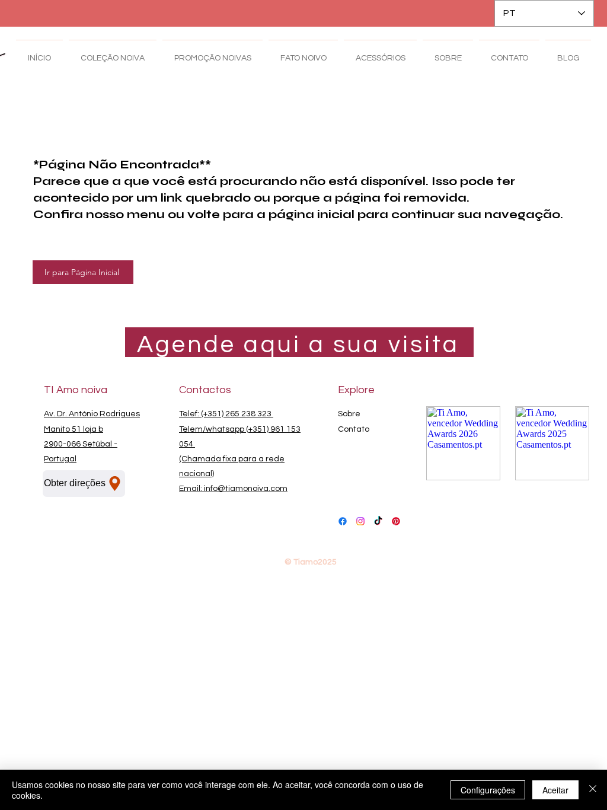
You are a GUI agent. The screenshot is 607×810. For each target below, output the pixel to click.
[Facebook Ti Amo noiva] (342, 521)
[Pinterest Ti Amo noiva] (396, 521)
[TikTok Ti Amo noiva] (378, 521)
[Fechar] (593, 790)
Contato (353, 429)
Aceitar (555, 790)
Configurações (488, 790)
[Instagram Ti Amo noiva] (360, 521)
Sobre (349, 414)
